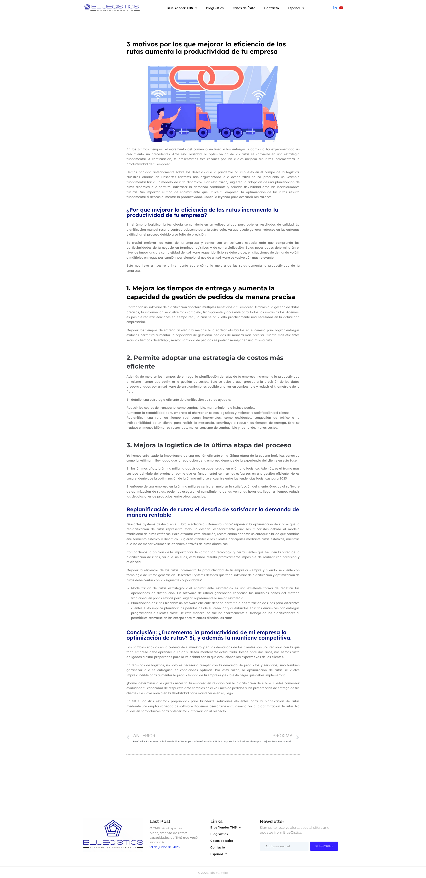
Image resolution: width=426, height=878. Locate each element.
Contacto (271, 8)
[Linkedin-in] (335, 8)
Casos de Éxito (244, 8)
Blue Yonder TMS (180, 8)
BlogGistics (215, 8)
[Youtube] (341, 8)
